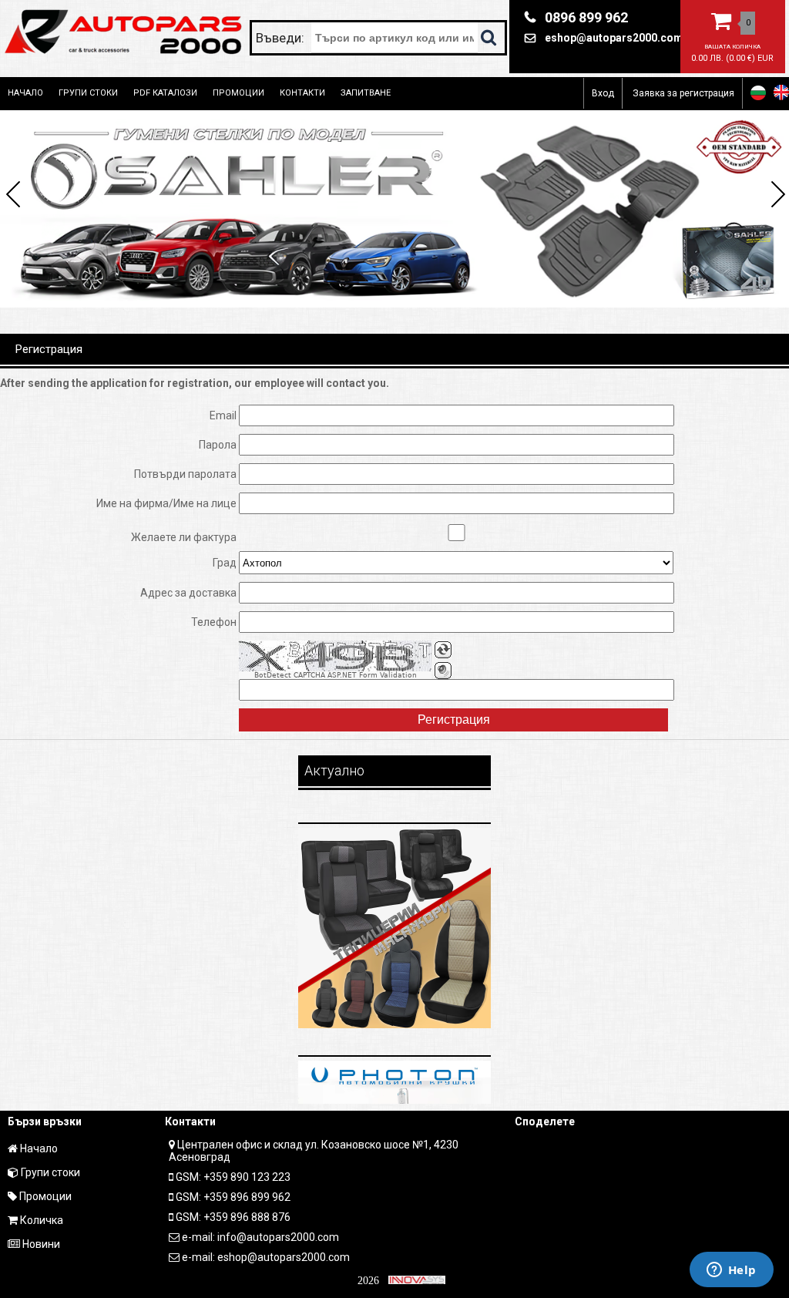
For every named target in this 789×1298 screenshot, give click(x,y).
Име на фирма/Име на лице (166, 503)
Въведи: (281, 37)
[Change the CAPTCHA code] (443, 649)
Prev (13, 197)
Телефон (214, 622)
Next (775, 197)
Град (225, 563)
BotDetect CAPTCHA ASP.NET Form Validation (335, 675)
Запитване (366, 93)
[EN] (781, 92)
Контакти (302, 93)
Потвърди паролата (185, 474)
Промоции (238, 93)
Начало (25, 93)
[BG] (758, 92)
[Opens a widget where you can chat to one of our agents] (731, 1271)
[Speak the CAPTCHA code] (443, 670)
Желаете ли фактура (184, 537)
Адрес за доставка (188, 593)
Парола (218, 445)
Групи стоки (88, 93)
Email (223, 415)
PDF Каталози (165, 93)
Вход (603, 93)
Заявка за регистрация (683, 93)
